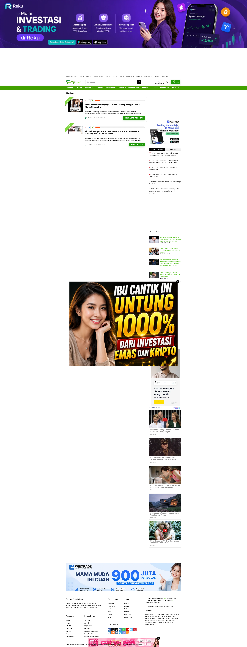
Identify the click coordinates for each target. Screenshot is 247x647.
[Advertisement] (123, 61)
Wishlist (68, 631)
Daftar (68, 623)
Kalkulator (129, 76)
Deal (109, 612)
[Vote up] (92, 100)
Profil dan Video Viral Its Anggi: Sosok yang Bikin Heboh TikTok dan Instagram (163, 161)
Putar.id (155, 618)
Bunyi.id (168, 618)
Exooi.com (172, 616)
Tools (113, 76)
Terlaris (126, 609)
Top (107, 76)
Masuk (68, 620)
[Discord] (124, 632)
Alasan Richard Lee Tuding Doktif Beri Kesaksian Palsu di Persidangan (170, 250)
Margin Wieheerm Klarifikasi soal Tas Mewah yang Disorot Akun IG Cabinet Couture (170, 239)
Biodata (157, 76)
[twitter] (113, 629)
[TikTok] (116, 629)
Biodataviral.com (158, 622)
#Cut (169, 598)
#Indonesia (168, 600)
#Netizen (161, 600)
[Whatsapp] (124, 629)
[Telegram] (120, 632)
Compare (69, 628)
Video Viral (165, 76)
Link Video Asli (137, 144)
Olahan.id (175, 618)
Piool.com (165, 616)
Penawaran (133, 88)
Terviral (88, 88)
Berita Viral (163, 242)
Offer (109, 617)
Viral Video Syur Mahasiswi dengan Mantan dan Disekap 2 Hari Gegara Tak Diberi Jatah (113, 132)
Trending (164, 88)
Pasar (144, 88)
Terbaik (98, 88)
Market (138, 76)
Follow (153, 88)
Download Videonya (134, 118)
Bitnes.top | (169, 622)
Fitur (81, 76)
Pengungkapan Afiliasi (91, 637)
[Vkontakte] (116, 632)
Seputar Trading (98, 76)
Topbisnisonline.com (171, 615)
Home (69, 88)
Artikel (88, 76)
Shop (67, 634)
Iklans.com (148, 618)
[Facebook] (109, 629)
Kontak (86, 623)
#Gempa (154, 600)
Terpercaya (128, 617)
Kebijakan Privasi (89, 634)
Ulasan (175, 88)
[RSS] (127, 632)
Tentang (87, 620)
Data (120, 76)
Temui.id (162, 618)
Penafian (87, 628)
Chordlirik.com (169, 620)
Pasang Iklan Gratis (71, 76)
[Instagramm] (120, 629)
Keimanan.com (150, 620)
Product (110, 609)
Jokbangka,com (150, 624)
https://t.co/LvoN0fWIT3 (154, 602)
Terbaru (79, 88)
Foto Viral (111, 604)
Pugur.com (148, 616)
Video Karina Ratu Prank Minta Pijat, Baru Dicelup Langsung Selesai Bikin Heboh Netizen (164, 191)
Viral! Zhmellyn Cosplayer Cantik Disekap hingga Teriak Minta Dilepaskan (112, 105)
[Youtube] (127, 629)
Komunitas (147, 76)
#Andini (154, 598)
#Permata (160, 598)
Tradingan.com (159, 615)
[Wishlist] (167, 82)
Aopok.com (156, 616)
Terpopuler (110, 88)
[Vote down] (89, 100)
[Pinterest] (135, 629)
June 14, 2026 (168, 606)
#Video (148, 598)
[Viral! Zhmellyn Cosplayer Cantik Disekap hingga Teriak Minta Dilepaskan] (75, 100)
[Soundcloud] (113, 632)
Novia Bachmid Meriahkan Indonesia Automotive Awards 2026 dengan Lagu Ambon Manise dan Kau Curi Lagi (170, 262)
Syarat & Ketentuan (91, 631)
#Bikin (148, 600)
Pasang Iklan (70, 637)
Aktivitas (68, 626)
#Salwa (173, 598)
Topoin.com (149, 615)
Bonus (121, 88)
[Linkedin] (109, 632)
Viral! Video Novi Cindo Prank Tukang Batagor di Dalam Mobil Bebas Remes (163, 154)
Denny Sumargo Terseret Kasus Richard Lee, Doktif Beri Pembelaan (170, 275)
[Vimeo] (131, 629)
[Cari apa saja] (139, 82)
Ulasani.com (160, 620)
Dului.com (148, 622)
